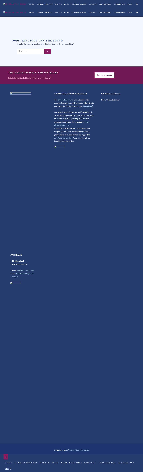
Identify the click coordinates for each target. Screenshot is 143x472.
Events (58, 4)
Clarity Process (45, 4)
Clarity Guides (79, 4)
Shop (130, 4)
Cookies (86, 450)
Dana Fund (87, 106)
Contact (93, 4)
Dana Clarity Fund (65, 100)
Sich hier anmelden (104, 75)
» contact (14, 277)
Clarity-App (119, 4)
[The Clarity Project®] (14, 4)
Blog (66, 4)
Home (31, 4)
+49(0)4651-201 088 (25, 270)
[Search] (47, 51)
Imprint (72, 450)
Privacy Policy (79, 450)
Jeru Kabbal (105, 4)
